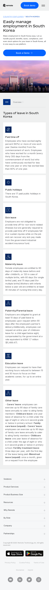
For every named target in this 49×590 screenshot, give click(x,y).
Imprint (30, 570)
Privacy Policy (10, 563)
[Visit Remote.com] (8, 5)
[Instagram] (38, 579)
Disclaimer (20, 570)
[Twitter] (29, 579)
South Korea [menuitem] (33, 17)
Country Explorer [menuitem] (13, 17)
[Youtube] (10, 579)
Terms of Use (39, 563)
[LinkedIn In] (19, 579)
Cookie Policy (24, 563)
